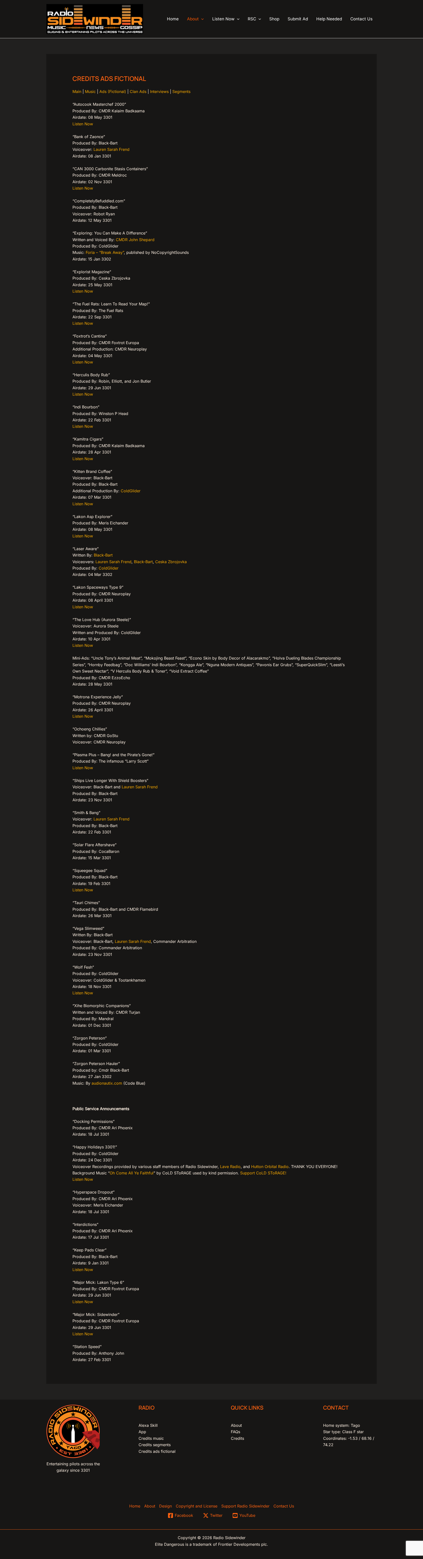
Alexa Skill (148, 1425)
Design (165, 1506)
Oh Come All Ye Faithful (131, 1172)
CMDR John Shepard (135, 239)
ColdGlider (131, 490)
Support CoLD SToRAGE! (263, 1172)
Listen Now (82, 123)
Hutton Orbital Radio (270, 1166)
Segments (181, 91)
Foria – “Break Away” (105, 252)
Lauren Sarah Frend (111, 149)
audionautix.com (107, 1083)
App (142, 1431)
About (236, 1425)
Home (134, 1506)
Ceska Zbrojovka (171, 561)
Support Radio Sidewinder (245, 1506)
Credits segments (155, 1444)
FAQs (235, 1431)
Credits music (151, 1438)
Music (90, 91)
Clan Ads (138, 91)
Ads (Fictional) (112, 91)
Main (76, 91)
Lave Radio (230, 1166)
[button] (201, 19)
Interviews (159, 91)
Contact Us (283, 1506)
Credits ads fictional (157, 1451)
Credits (237, 1438)
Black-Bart (103, 555)
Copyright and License (196, 1506)
